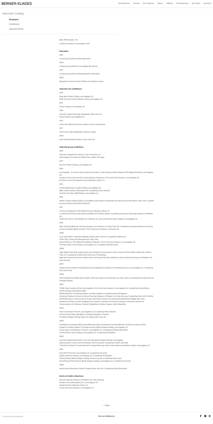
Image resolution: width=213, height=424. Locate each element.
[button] (14, 19)
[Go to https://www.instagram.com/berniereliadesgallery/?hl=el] (205, 416)
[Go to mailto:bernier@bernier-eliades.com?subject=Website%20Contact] (210, 416)
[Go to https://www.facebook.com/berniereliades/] (201, 416)
